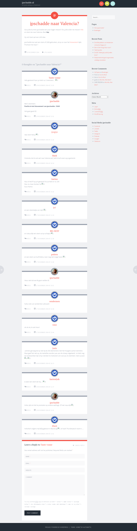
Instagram (97, 134)
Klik (82, 30)
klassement (74, 42)
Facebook (97, 126)
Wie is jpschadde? (99, 28)
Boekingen (97, 30)
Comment (29, 477)
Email (28, 463)
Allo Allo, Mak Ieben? (105, 80)
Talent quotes (98, 50)
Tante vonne (46, 444)
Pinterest (96, 136)
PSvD (54, 426)
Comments (98, 111)
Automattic (87, 527)
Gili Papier (97, 72)
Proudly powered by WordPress (56, 527)
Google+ (96, 139)
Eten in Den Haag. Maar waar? (102, 47)
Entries (97, 109)
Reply (29, 85)
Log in (96, 106)
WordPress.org (98, 114)
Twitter (96, 131)
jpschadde (48, 52)
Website (28, 470)
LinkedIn (96, 129)
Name (28, 456)
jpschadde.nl (28, 2)
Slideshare (97, 141)
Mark (54, 155)
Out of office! (103, 75)
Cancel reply (80, 445)
